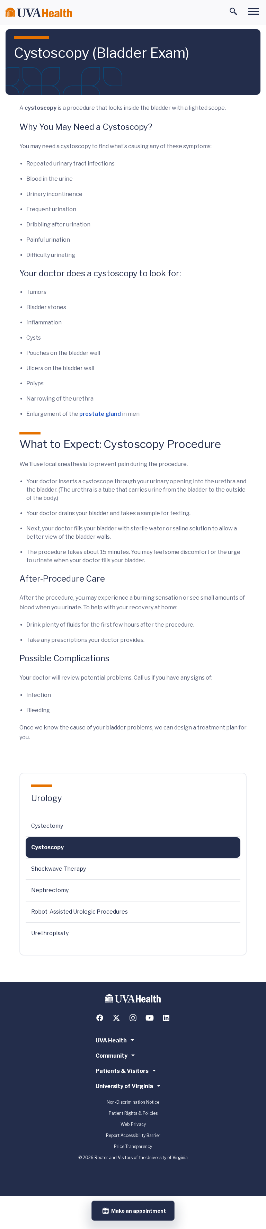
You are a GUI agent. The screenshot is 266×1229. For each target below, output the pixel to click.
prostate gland (100, 414)
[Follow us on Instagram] (133, 1018)
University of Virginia (124, 1086)
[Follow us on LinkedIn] (166, 1018)
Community (111, 1055)
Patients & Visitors (122, 1071)
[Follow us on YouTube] (149, 1018)
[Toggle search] (233, 11)
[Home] (39, 13)
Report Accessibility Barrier (133, 1135)
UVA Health (111, 1040)
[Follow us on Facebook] (100, 1018)
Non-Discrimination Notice (133, 1102)
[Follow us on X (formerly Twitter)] (116, 1018)
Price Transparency (133, 1146)
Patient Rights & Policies (133, 1113)
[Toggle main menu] (253, 11)
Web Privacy (133, 1124)
